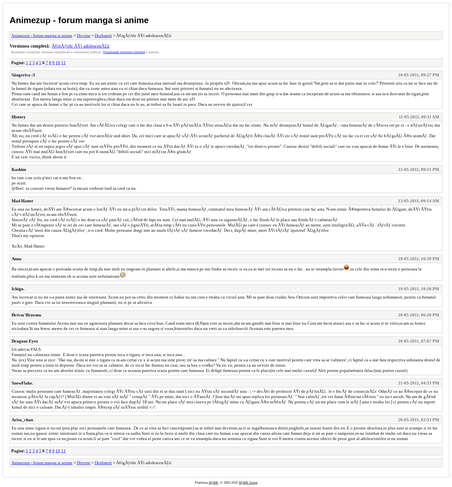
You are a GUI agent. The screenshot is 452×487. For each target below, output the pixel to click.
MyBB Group (248, 482)
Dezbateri (103, 35)
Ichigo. (18, 288)
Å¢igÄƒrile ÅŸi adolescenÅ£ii (81, 46)
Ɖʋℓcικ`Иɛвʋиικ (26, 314)
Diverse (83, 35)
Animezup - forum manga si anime (79, 20)
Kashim (19, 169)
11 (63, 62)
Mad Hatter (22, 200)
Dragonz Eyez (25, 341)
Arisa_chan (22, 419)
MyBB (213, 482)
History (19, 116)
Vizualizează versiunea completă (124, 52)
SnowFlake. (22, 383)
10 (58, 62)
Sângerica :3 (23, 74)
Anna (17, 258)
